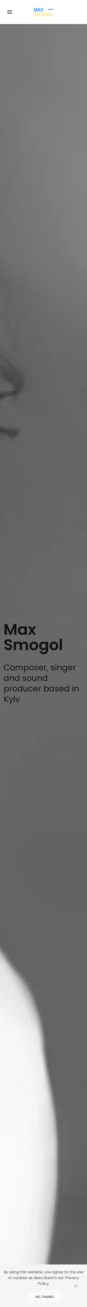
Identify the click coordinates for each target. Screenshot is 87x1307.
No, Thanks (45, 1297)
